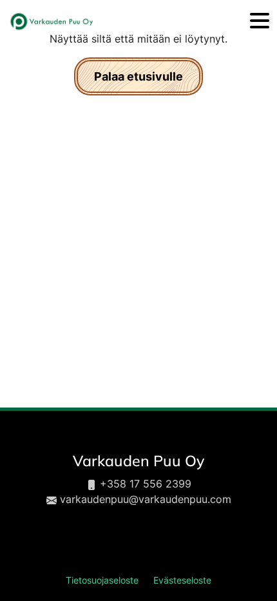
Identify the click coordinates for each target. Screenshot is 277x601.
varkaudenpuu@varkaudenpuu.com (145, 499)
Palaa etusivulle (138, 76)
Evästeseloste (182, 580)
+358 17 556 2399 (145, 483)
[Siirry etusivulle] (51, 21)
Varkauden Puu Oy (138, 460)
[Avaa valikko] (259, 21)
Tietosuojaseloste (102, 580)
